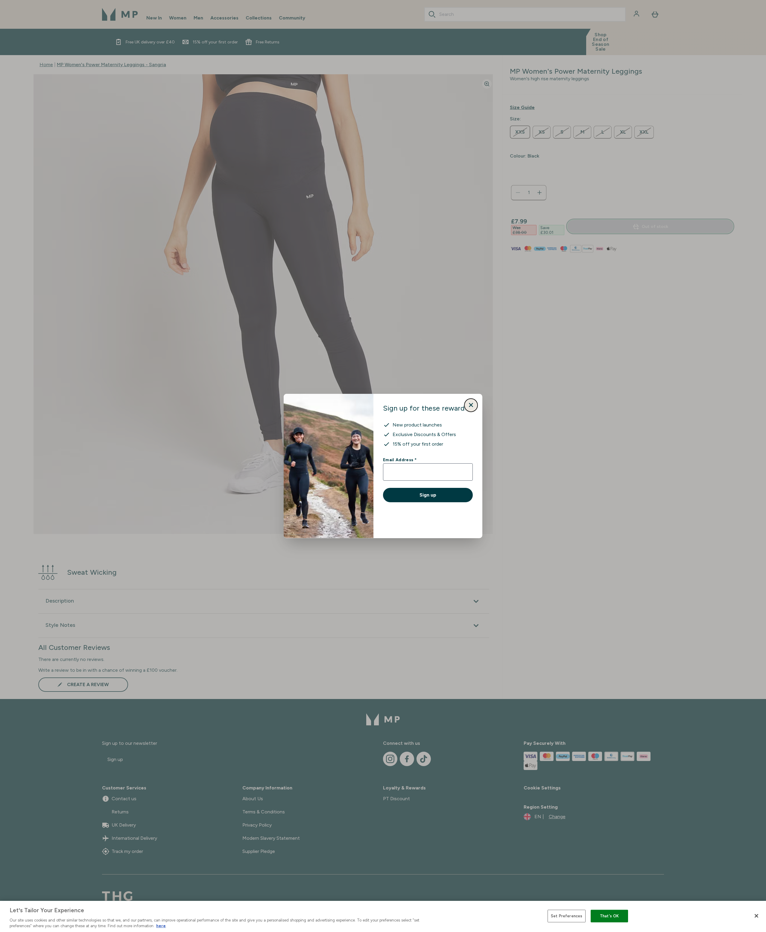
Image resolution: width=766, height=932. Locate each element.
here (161, 926)
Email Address (399, 459)
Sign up (428, 494)
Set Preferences (566, 916)
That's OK (609, 916)
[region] (383, 916)
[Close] (756, 915)
